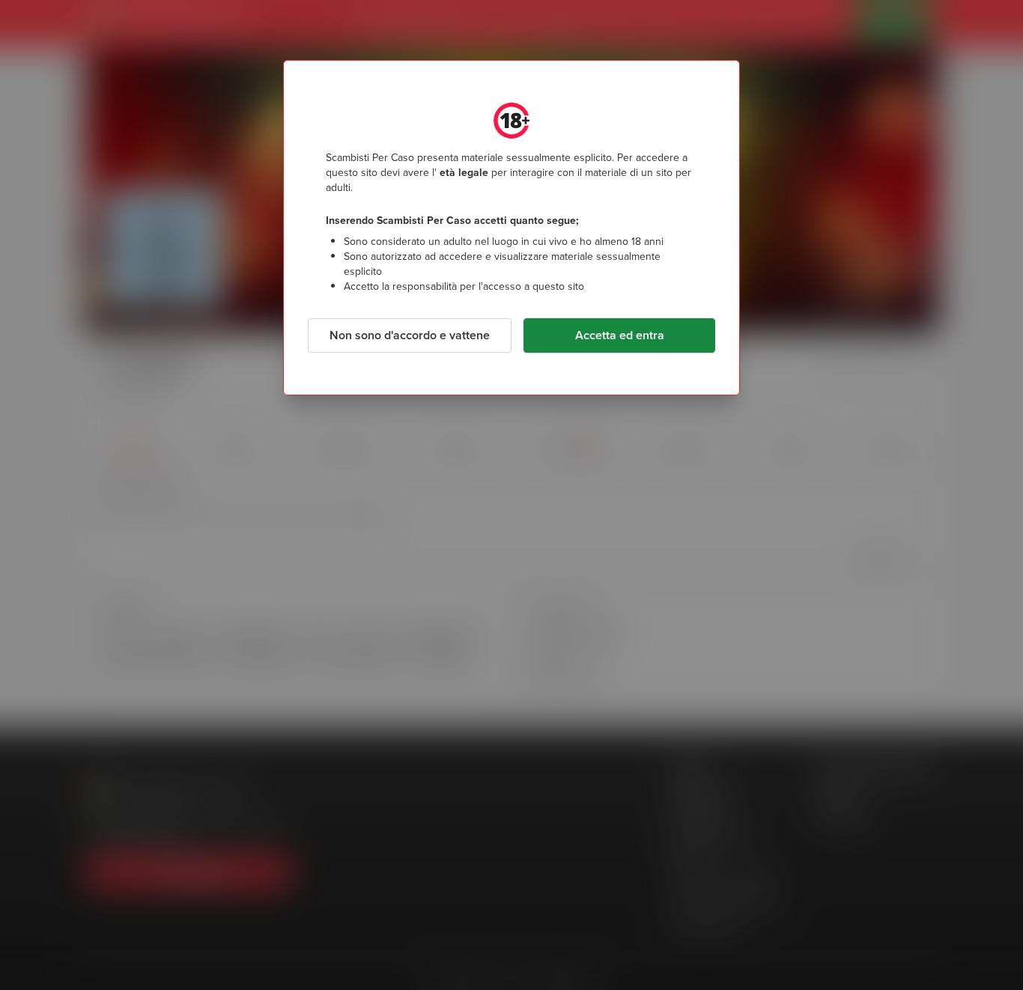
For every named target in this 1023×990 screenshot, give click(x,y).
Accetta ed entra (619, 335)
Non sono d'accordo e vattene (410, 335)
